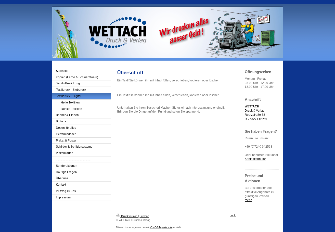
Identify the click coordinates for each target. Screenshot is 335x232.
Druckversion (129, 216)
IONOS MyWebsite (161, 227)
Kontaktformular (255, 159)
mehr (248, 200)
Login (233, 215)
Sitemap (144, 216)
